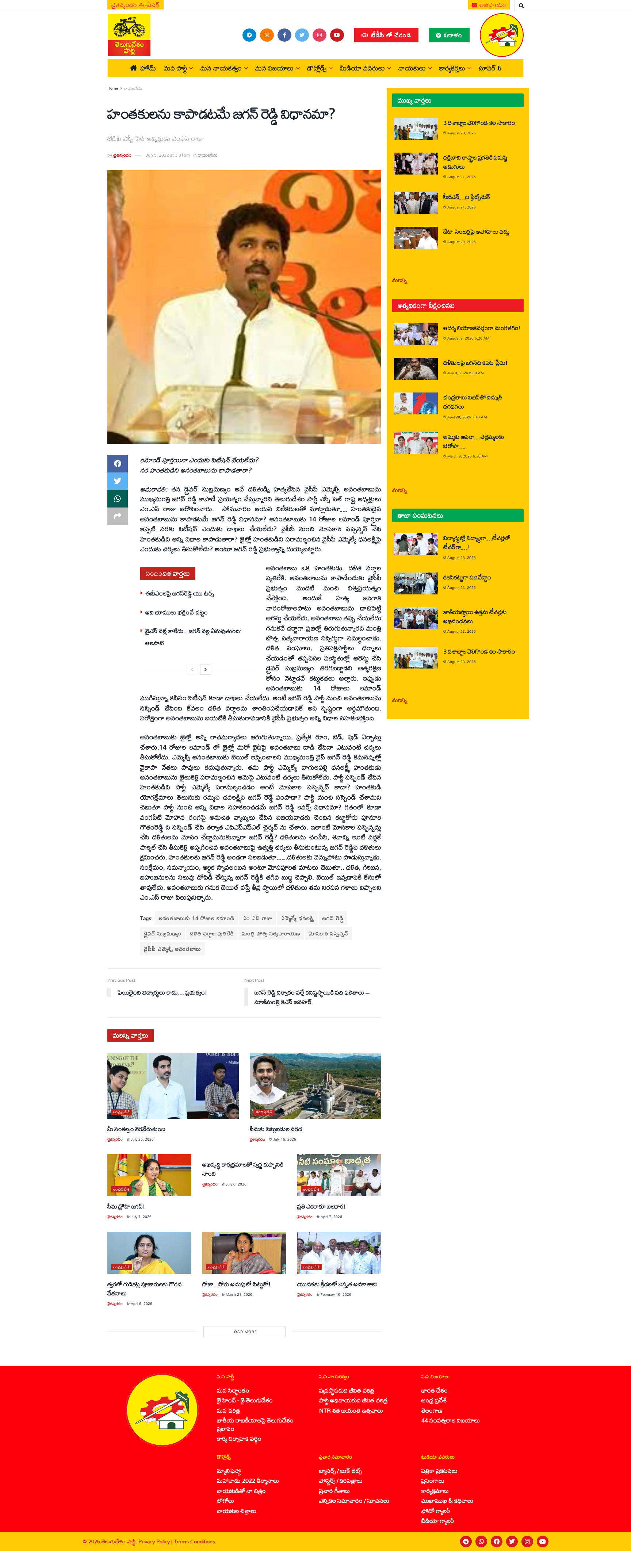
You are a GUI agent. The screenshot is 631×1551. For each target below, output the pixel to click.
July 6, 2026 (236, 1184)
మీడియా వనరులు (362, 67)
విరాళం (452, 35)
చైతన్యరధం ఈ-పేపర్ (135, 4)
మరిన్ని (399, 280)
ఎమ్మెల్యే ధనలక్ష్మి (297, 918)
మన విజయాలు (274, 67)
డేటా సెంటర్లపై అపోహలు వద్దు (476, 231)
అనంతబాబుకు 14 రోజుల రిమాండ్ (196, 918)
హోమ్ (148, 67)
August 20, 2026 (461, 241)
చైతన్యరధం (122, 155)
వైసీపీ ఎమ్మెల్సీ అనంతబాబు (172, 948)
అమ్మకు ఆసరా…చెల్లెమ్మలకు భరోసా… (473, 441)
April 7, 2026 (331, 1216)
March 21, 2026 (239, 1294)
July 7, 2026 (141, 1216)
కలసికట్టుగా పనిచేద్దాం (467, 577)
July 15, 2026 (284, 1139)
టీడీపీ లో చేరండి (390, 35)
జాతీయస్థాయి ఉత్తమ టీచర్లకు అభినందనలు (474, 616)
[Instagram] (527, 1541)
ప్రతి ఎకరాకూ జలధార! (321, 1206)
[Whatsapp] (481, 1541)
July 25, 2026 (142, 1139)
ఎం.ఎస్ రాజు (257, 918)
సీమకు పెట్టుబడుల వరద (276, 1129)
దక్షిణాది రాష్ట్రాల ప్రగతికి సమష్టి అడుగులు (475, 161)
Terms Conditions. (195, 1541)
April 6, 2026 (141, 1303)
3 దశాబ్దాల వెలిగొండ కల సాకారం (479, 122)
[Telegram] (466, 1541)
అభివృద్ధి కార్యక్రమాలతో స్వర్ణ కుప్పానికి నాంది (242, 1168)
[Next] (205, 670)
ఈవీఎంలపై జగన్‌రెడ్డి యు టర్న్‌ (179, 593)
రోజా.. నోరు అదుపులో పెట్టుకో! (236, 1284)
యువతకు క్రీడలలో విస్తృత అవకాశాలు (337, 1284)
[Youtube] (542, 1541)
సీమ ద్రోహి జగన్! (126, 1206)
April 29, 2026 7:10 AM (467, 417)
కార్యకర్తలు (452, 67)
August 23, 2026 (461, 133)
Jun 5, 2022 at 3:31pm (168, 155)
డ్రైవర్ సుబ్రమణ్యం (162, 933)
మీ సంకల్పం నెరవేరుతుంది (136, 1129)
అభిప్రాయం (492, 4)
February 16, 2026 (336, 1294)
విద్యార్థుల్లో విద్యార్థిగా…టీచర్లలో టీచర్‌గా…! (476, 542)
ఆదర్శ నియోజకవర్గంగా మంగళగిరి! (481, 328)
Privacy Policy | (156, 1541)
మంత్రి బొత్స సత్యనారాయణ (271, 933)
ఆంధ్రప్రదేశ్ (121, 1112)
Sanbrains (615, 1541)
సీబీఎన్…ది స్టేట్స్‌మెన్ (466, 197)
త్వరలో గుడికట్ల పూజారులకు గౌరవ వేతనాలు (144, 1288)
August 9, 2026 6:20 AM (468, 338)
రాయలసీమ (133, 88)
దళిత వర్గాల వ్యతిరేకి (212, 933)
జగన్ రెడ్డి (333, 918)
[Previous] (192, 670)
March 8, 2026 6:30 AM (467, 456)
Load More (244, 1331)
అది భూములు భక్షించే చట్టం (176, 612)
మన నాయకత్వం (221, 67)
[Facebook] (496, 1541)
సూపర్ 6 (490, 67)
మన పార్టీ (175, 67)
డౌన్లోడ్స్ (316, 67)
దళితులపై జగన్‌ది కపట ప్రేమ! (475, 362)
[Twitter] (512, 1541)
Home (112, 88)
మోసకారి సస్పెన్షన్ (328, 933)
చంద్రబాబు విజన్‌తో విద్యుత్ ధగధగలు (472, 401)
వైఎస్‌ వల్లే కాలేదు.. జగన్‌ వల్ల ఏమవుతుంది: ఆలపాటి (193, 636)
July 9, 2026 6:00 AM (465, 372)
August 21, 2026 (461, 176)
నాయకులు (412, 67)
